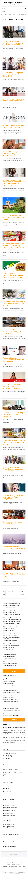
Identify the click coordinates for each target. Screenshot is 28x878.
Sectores (18, 864)
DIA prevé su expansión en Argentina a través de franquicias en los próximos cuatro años (14, 246)
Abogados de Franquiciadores (11, 679)
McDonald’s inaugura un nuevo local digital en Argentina (12, 153)
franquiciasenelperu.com (10, 659)
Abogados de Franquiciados (10, 677)
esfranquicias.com (7, 827)
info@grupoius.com (7, 755)
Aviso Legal (4, 866)
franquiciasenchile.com (9, 656)
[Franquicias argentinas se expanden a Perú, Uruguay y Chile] (14, 565)
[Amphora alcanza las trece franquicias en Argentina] (14, 117)
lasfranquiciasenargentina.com (11, 658)
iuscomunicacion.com (8, 793)
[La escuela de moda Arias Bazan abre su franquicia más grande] (14, 487)
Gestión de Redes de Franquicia (11, 694)
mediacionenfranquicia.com (9, 846)
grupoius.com (6, 786)
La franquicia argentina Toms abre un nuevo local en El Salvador (13, 469)
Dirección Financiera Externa (11, 708)
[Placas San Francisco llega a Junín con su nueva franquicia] (14, 405)
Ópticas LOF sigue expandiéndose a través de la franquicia (13, 359)
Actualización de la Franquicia (11, 701)
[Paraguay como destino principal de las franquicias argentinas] (14, 205)
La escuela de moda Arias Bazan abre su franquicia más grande (13, 497)
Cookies (19, 866)
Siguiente (21, 591)
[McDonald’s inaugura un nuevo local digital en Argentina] (14, 144)
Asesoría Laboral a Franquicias (11, 715)
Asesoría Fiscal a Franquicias (11, 713)
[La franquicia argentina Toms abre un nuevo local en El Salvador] (14, 459)
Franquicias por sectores (21, 862)
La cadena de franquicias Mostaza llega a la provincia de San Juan (14, 331)
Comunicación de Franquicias (11, 702)
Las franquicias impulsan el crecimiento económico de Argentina (14, 303)
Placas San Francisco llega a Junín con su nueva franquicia (14, 414)
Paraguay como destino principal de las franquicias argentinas (14, 217)
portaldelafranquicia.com (9, 824)
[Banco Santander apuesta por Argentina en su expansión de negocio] (14, 377)
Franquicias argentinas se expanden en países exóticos (14, 547)
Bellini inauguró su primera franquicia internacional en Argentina (14, 442)
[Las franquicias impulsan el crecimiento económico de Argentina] (14, 294)
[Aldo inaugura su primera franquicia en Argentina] (14, 91)
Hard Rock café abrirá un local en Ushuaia (12, 523)
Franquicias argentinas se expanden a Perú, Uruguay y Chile (14, 575)
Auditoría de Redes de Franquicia (12, 692)
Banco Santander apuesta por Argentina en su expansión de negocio (13, 386)
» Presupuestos (6, 760)
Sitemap (24, 866)
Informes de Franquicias (10, 697)
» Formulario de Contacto (9, 756)
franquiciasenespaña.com (10, 654)
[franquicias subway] (14, 266)
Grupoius (6, 724)
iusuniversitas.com (7, 791)
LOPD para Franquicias (9, 685)
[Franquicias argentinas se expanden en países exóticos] (14, 539)
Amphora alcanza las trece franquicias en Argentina (13, 126)
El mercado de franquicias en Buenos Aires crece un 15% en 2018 (13, 74)
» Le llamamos (6, 758)
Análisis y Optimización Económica (12, 710)
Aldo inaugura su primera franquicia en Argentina (13, 100)
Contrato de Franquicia (9, 681)
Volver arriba (14, 854)
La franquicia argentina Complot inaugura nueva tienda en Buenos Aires (13, 43)
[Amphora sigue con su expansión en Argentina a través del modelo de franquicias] (14, 172)
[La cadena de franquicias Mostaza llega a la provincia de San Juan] (14, 322)
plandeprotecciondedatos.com (10, 838)
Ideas (9, 864)
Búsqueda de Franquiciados (10, 699)
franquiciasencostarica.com (10, 667)
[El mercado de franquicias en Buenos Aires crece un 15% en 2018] (14, 63)
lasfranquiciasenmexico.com (10, 663)
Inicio (3, 862)
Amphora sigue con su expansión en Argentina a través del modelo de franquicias (13, 182)
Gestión (13, 864)
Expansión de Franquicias (10, 695)
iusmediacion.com (7, 789)
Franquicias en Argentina (10, 862)
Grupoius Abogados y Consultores (11, 727)
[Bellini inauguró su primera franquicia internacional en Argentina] (14, 433)
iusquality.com (6, 788)
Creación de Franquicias (10, 690)
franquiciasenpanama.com (10, 665)
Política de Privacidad (12, 866)
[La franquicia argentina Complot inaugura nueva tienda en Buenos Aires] (14, 32)
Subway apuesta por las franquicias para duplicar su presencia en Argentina (14, 275)
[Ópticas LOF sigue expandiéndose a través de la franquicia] (14, 350)
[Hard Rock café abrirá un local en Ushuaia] (14, 514)
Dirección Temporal (8, 683)
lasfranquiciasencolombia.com (11, 661)
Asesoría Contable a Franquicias (11, 711)
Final (4, 594)
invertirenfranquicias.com (9, 826)
